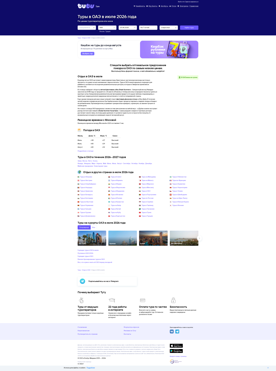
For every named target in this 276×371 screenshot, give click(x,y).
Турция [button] (107, 31)
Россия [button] (102, 31)
